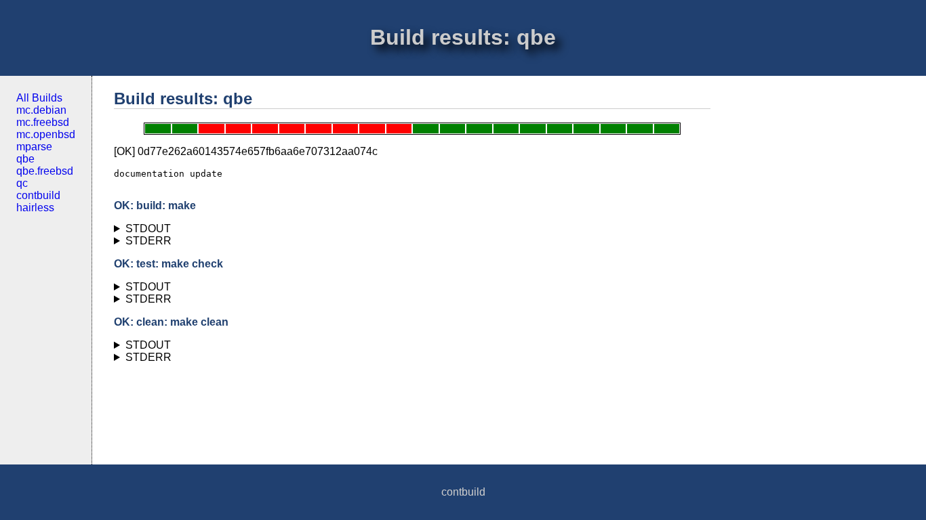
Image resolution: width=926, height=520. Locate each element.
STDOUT (148, 228)
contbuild (38, 195)
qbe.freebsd (44, 171)
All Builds (39, 98)
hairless (35, 207)
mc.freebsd (42, 122)
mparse (34, 146)
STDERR (148, 240)
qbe (25, 159)
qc (22, 183)
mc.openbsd (45, 134)
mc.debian (41, 110)
